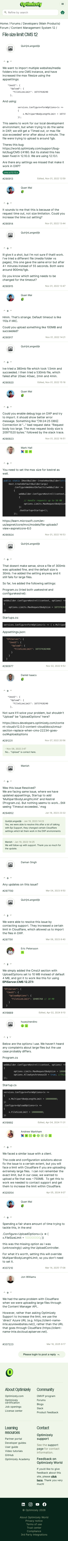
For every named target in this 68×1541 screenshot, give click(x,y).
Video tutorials (14, 1451)
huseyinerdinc (29, 1021)
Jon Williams (28, 1276)
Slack (40, 1408)
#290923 (8, 438)
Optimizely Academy (17, 1459)
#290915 (8, 286)
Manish (25, 765)
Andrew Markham (31, 1131)
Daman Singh (29, 862)
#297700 (8, 890)
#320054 (8, 1192)
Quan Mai (26, 187)
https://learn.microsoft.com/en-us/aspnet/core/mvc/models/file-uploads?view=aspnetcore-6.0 (30, 524)
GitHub (9, 1455)
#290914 (8, 223)
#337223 (8, 1344)
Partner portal (13, 1438)
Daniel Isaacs (29, 675)
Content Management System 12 (33, 27)
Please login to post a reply (41, 1354)
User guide (11, 1446)
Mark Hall (26, 447)
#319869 (8, 1012)
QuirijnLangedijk (30, 45)
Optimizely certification (12, 1401)
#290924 (8, 534)
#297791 (8, 939)
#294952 (8, 813)
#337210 (8, 1267)
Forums (15, 23)
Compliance (34, 1531)
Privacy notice (34, 1520)
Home (4, 23)
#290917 (8, 337)
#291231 (8, 740)
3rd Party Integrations (34, 1534)
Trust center (34, 1527)
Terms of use (34, 1524)
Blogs (40, 1404)
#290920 (8, 382)
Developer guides (15, 1442)
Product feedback (47, 1412)
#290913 (8, 178)
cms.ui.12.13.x (11, 172)
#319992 (8, 1122)
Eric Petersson (29, 948)
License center (13, 1410)
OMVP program (46, 1396)
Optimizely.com (14, 1396)
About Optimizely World (34, 1517)
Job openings (13, 1406)
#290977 (8, 666)
